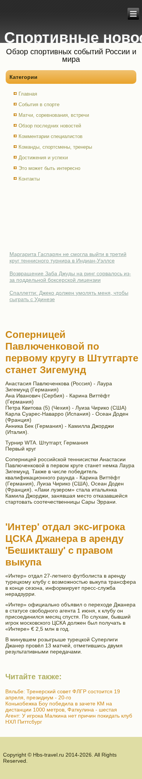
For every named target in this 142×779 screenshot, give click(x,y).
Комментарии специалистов (51, 136)
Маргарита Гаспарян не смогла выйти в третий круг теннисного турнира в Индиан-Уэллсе (67, 257)
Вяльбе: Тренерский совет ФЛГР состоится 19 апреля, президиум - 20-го (62, 694)
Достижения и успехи (43, 157)
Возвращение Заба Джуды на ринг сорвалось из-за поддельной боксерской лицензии (70, 276)
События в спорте (39, 104)
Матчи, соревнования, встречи (54, 115)
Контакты (29, 179)
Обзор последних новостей (50, 126)
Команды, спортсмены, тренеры (55, 147)
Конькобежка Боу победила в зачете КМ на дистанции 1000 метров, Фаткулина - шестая (61, 706)
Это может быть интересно (49, 168)
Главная (28, 94)
